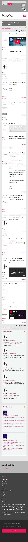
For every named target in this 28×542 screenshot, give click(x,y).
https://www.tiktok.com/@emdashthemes (14, 423)
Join (10, 4)
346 (6, 235)
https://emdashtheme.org (10, 440)
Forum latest (7, 332)
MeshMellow (5, 479)
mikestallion (13, 340)
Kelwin (3, 47)
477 (6, 119)
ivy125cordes (13, 393)
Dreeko (4, 318)
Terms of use (5, 500)
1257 (3, 322)
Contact (4, 481)
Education (4, 483)
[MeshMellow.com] (15, 523)
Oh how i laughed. (8, 395)
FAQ (9, 24)
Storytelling (6, 355)
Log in (4, 4)
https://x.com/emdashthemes (11, 425)
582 (6, 98)
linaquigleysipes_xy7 (13, 415)
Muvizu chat (7, 407)
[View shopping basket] (25, 10)
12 (5, 49)
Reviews (4, 493)
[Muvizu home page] (7, 15)
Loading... (6, 468)
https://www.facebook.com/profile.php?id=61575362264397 (13, 442)
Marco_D (4, 96)
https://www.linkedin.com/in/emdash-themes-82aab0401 (13, 448)
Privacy (3, 498)
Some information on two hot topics (12, 342)
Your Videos (7, 28)
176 (6, 78)
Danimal (4, 117)
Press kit (4, 488)
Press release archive (7, 491)
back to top (14, 531)
